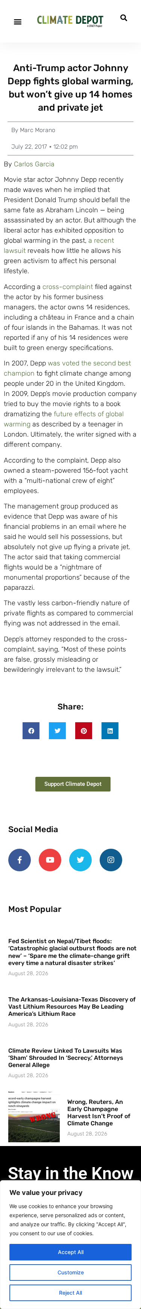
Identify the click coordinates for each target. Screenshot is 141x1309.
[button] (17, 21)
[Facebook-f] (19, 860)
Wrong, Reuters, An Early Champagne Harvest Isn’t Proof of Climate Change (98, 1112)
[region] (70, 1244)
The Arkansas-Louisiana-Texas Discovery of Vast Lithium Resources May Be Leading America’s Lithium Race (72, 1006)
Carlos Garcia (34, 164)
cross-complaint (67, 287)
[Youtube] (50, 860)
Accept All (70, 1252)
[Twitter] (80, 860)
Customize (71, 1272)
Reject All (70, 1292)
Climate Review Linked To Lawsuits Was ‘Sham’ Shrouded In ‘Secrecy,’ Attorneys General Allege (65, 1058)
